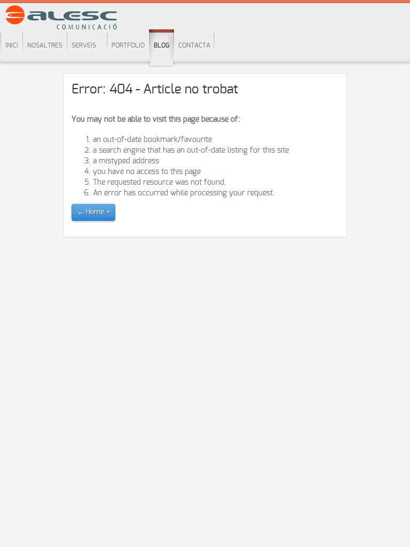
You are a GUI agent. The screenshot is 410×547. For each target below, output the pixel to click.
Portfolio (128, 45)
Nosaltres (44, 45)
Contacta (194, 45)
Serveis (84, 45)
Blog (161, 45)
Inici (11, 45)
